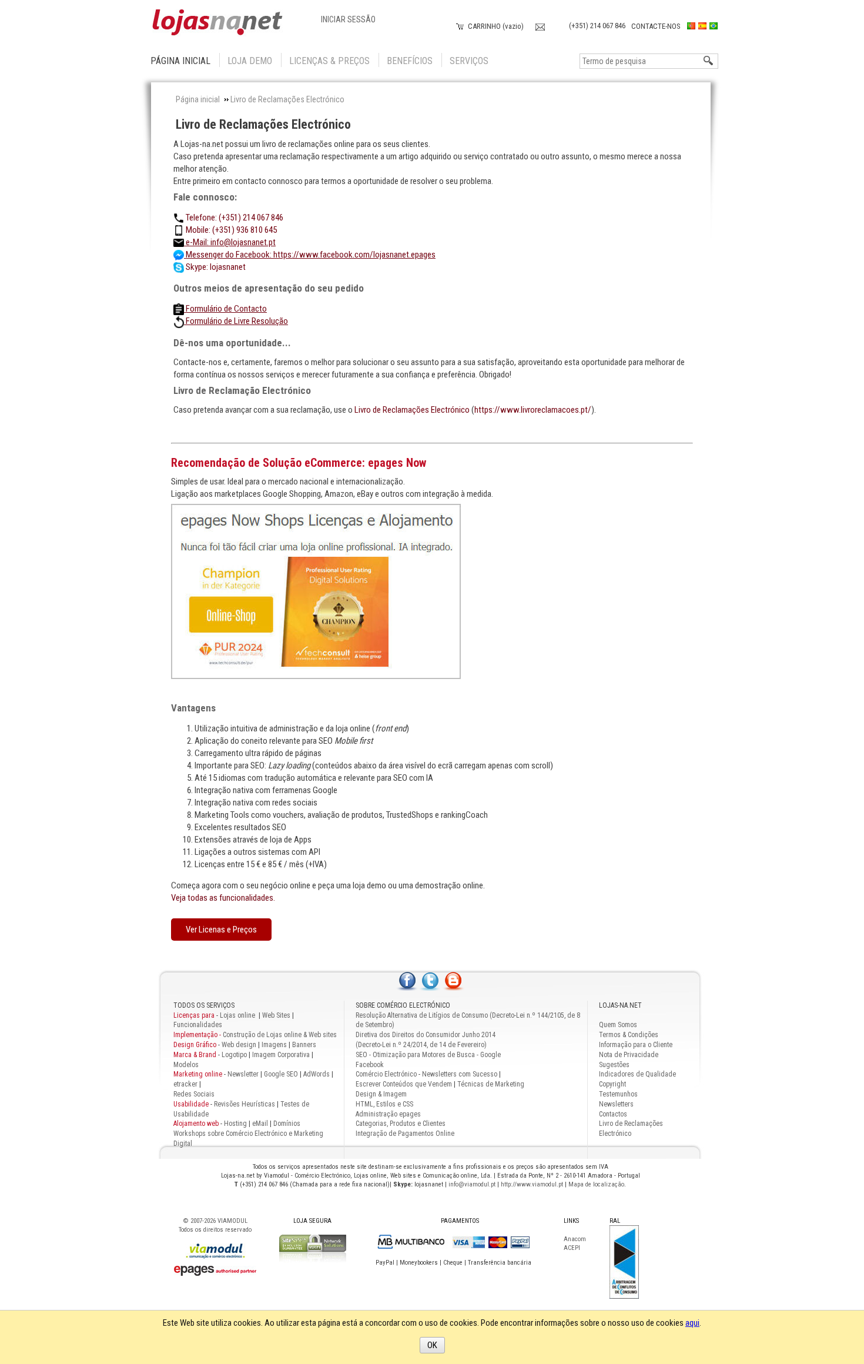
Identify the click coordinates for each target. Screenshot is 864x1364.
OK (432, 1345)
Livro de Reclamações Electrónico (263, 124)
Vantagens (193, 708)
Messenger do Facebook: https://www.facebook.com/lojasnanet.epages (310, 254)
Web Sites (276, 1015)
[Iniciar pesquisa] (709, 61)
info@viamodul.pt (471, 1184)
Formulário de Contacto (225, 308)
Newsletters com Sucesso (459, 1074)
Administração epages (388, 1114)
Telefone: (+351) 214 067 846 (233, 217)
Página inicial (180, 60)
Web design (239, 1045)
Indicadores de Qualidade (637, 1074)
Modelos (186, 1065)
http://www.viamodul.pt (532, 1184)
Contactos (613, 1114)
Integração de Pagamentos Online (405, 1133)
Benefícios (410, 60)
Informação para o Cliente (635, 1045)
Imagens (274, 1045)
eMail (260, 1123)
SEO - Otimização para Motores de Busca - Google (428, 1055)
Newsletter (243, 1074)
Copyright (612, 1084)
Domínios (286, 1123)
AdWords (316, 1074)
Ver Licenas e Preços (221, 929)
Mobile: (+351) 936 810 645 (230, 230)
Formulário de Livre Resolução (236, 321)
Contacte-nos (656, 26)
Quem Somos (618, 1025)
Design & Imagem (381, 1094)
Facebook (370, 1065)
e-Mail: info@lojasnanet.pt (230, 242)
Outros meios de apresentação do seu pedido (268, 288)
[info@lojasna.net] (540, 25)
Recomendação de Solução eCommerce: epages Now (298, 463)
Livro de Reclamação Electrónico (242, 390)
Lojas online (238, 1015)
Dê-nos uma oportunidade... (232, 343)
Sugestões (614, 1065)
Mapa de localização (596, 1184)
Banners (304, 1045)
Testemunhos (618, 1094)
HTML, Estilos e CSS (384, 1104)
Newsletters (616, 1104)
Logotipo (234, 1055)
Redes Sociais (194, 1094)
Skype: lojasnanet (215, 267)
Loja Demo (249, 60)
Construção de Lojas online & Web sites (255, 1035)
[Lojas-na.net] (217, 22)
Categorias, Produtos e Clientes (401, 1123)
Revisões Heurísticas (244, 1104)
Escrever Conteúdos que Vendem (404, 1084)
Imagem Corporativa (281, 1055)
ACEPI (572, 1248)
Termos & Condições (628, 1035)
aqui (692, 1323)
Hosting (235, 1123)
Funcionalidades (197, 1025)
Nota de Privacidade (628, 1055)
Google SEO (281, 1074)
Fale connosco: (205, 197)
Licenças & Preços (329, 60)
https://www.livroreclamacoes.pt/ (532, 409)
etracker (185, 1084)
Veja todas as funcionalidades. (223, 897)
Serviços (469, 60)
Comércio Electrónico (386, 1074)
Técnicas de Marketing (490, 1084)
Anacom (575, 1239)
